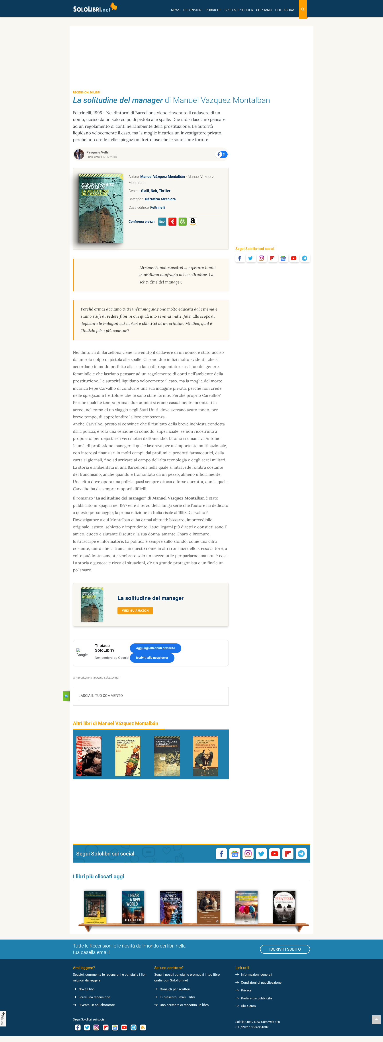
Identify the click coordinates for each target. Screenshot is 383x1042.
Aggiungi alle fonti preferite (155, 648)
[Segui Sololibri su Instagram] (262, 258)
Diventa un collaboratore (96, 1005)
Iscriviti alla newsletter (152, 657)
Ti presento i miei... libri (177, 997)
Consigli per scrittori (175, 989)
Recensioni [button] (192, 10)
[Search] (303, 9)
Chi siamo (248, 1006)
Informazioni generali (256, 975)
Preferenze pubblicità (256, 998)
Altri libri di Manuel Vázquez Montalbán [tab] (115, 723)
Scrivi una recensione (94, 997)
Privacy (246, 990)
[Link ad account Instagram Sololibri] (96, 1027)
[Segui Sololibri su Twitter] (251, 258)
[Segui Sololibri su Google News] (284, 258)
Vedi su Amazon (135, 610)
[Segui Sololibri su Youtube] (294, 258)
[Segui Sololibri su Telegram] (305, 258)
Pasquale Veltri (97, 152)
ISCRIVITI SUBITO (285, 949)
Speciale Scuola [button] (239, 10)
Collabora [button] (284, 10)
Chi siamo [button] (264, 10)
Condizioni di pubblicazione (261, 983)
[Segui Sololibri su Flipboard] (273, 258)
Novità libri (86, 989)
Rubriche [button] (213, 10)
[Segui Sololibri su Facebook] (240, 258)
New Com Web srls (267, 1022)
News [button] (175, 10)
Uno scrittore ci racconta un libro (184, 1005)
